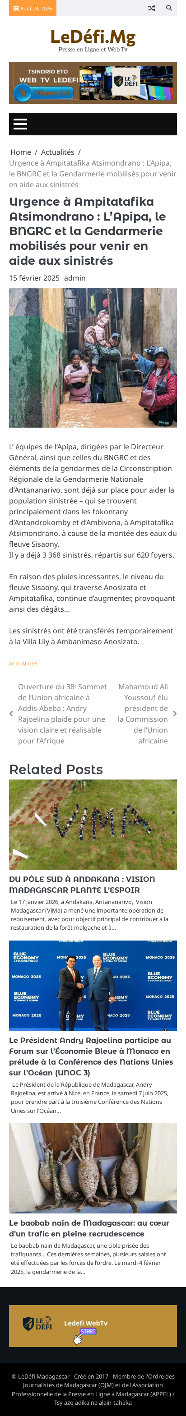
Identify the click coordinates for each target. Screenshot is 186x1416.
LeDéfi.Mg (93, 35)
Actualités (23, 663)
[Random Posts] (151, 8)
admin (75, 278)
